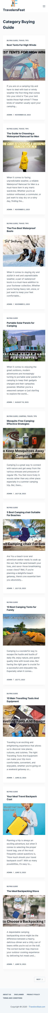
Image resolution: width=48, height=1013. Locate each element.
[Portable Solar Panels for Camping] (24, 345)
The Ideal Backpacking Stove (23, 891)
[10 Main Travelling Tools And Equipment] (24, 721)
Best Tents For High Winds (21, 45)
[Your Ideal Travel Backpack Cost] (24, 819)
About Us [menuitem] (7, 994)
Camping (22, 416)
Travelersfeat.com (37, 1006)
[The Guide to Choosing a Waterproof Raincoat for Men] (24, 156)
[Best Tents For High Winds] (24, 65)
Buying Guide (12, 40)
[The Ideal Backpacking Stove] (24, 911)
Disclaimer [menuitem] (19, 994)
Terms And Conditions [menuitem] (12, 998)
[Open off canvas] (44, 6)
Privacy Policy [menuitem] (33, 994)
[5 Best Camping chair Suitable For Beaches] (24, 535)
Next (38, 979)
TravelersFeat (14, 10)
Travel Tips (24, 40)
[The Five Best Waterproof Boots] (24, 251)
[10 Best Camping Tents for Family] (24, 630)
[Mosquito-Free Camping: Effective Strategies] (24, 444)
